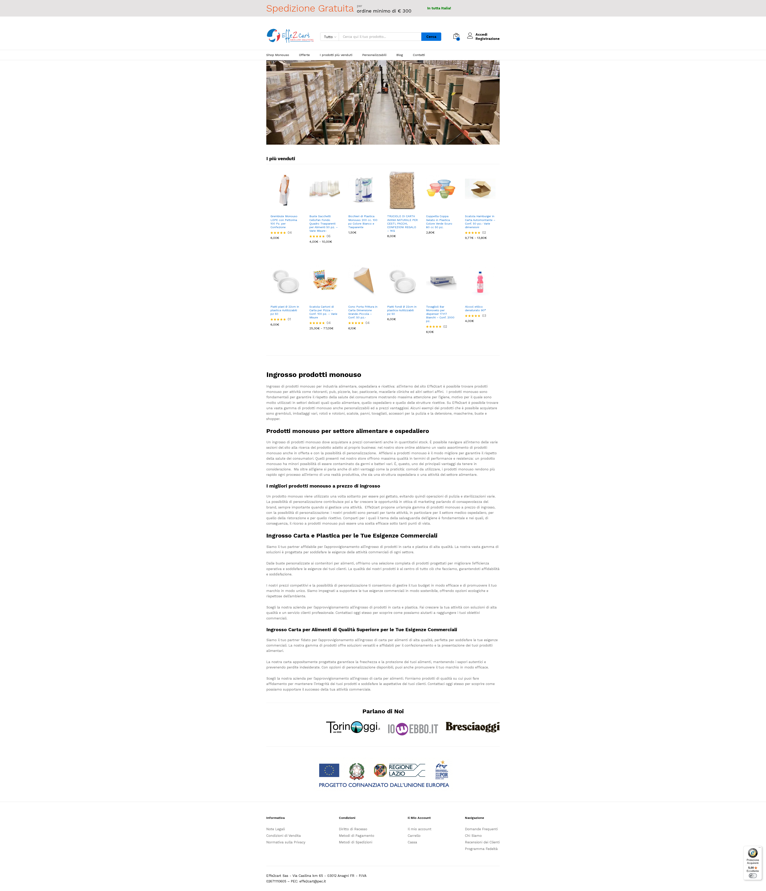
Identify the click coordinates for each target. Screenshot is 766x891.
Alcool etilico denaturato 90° (475, 308)
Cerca (431, 37)
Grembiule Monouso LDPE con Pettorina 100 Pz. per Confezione (283, 222)
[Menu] (759, 848)
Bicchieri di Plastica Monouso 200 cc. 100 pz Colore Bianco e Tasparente (362, 222)
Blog (399, 55)
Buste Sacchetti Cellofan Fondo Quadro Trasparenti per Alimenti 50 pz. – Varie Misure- (323, 223)
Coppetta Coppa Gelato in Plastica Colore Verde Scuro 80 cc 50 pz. (439, 222)
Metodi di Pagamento (356, 836)
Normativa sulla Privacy (285, 842)
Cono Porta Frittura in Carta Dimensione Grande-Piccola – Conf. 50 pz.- (362, 312)
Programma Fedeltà (481, 849)
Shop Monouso (277, 55)
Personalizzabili (374, 55)
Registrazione (488, 39)
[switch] (753, 875)
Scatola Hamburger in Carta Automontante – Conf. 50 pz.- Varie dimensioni (480, 222)
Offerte (304, 55)
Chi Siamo (473, 836)
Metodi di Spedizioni (355, 842)
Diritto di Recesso (353, 829)
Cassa (412, 842)
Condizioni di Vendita (283, 836)
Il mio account (419, 829)
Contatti (419, 55)
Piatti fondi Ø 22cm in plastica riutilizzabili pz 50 (402, 310)
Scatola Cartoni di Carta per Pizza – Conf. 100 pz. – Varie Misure (323, 312)
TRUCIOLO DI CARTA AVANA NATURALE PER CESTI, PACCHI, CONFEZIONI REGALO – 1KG (402, 223)
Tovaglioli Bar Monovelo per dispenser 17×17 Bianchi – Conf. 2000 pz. (440, 314)
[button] (281, 209)
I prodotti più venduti (336, 55)
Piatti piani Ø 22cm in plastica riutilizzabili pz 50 (284, 310)
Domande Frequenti (481, 829)
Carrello (414, 836)
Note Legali (275, 829)
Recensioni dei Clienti (482, 842)
